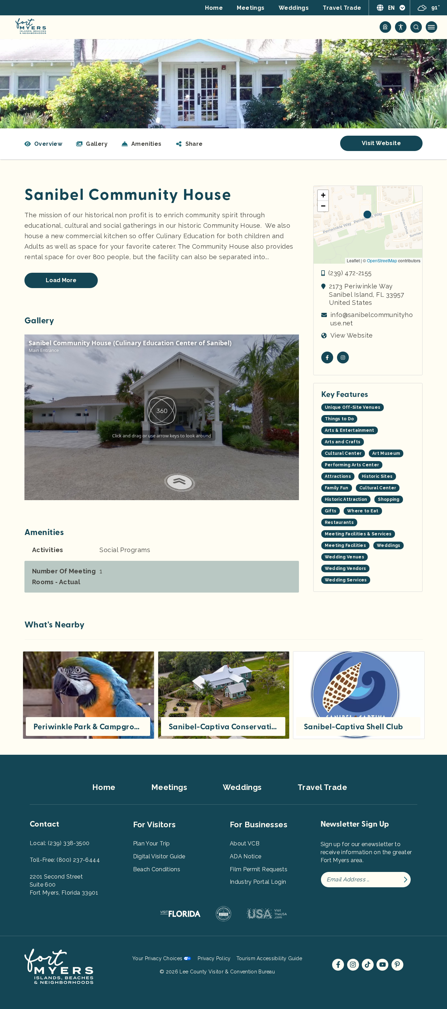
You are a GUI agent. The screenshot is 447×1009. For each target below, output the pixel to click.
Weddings (294, 8)
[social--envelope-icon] (327, 357)
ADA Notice (246, 856)
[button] (189, 144)
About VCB (244, 843)
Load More (61, 280)
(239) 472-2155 (350, 273)
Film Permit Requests (258, 869)
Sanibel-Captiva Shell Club (353, 727)
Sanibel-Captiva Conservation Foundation (223, 727)
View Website (351, 335)
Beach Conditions (157, 869)
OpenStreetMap (382, 260)
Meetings (251, 8)
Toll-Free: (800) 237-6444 (65, 860)
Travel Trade (342, 8)
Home (214, 8)
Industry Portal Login (258, 882)
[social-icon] (385, 27)
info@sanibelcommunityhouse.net (371, 318)
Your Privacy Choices (157, 958)
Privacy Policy (214, 958)
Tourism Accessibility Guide (269, 958)
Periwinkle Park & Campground (88, 727)
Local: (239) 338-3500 (59, 843)
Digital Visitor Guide (159, 856)
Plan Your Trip (151, 843)
